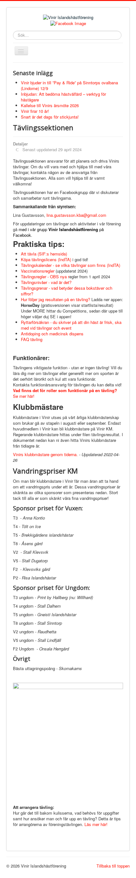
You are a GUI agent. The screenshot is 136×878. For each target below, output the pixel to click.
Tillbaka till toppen (113, 866)
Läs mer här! (96, 824)
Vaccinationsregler (37, 271)
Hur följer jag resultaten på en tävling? (55, 299)
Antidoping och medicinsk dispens (53, 334)
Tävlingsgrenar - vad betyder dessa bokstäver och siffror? (66, 291)
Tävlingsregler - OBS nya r (45, 277)
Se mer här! (65, 393)
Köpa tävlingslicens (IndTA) (46, 259)
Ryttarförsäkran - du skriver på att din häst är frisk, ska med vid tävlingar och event (71, 325)
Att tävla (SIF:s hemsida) (44, 254)
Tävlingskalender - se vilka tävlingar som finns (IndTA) (70, 265)
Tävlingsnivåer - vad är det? (46, 282)
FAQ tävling (31, 339)
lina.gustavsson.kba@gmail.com (76, 215)
